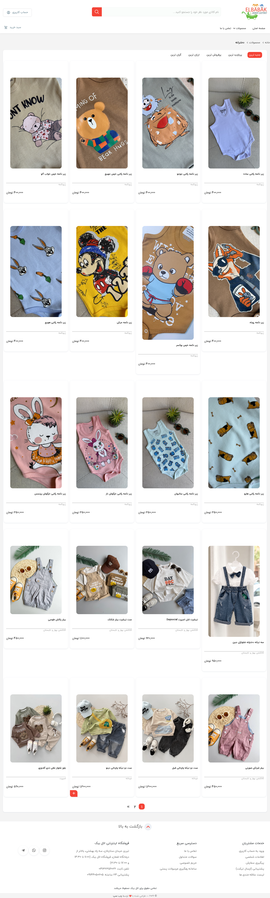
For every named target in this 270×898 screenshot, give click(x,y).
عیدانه (195, 778)
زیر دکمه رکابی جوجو (187, 174)
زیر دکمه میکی (124, 323)
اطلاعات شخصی (254, 856)
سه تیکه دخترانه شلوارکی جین (248, 642)
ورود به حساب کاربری (251, 850)
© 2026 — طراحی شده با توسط (135, 896)
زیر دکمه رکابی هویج (55, 323)
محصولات (241, 28)
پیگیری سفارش (255, 862)
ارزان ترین (193, 55)
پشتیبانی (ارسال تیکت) (250, 868)
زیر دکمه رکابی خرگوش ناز (119, 494)
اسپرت (63, 778)
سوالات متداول (188, 856)
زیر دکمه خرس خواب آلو (53, 174)
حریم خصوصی (188, 862)
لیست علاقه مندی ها (251, 874)
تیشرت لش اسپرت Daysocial (182, 620)
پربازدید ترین (235, 55)
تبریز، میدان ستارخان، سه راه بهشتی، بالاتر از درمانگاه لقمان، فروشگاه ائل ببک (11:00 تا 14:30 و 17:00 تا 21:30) (102, 856)
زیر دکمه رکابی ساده (253, 174)
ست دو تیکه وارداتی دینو (119, 768)
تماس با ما (225, 28)
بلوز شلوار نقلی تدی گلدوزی (52, 768)
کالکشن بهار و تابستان (252, 653)
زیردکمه (260, 184)
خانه (267, 42)
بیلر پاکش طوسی (57, 620)
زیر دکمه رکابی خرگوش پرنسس (50, 494)
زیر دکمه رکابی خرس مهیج (118, 174)
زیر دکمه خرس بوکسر (187, 345)
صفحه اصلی (258, 28)
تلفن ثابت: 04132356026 (114, 868)
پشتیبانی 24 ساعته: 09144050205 (108, 874)
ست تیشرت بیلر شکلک (120, 620)
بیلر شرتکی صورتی (254, 768)
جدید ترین (255, 55)
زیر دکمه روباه (257, 323)
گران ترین (176, 55)
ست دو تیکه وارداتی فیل (185, 768)
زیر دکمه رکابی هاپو (254, 494)
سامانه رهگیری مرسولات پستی (178, 868)
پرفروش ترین (214, 55)
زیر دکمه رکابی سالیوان (186, 494)
